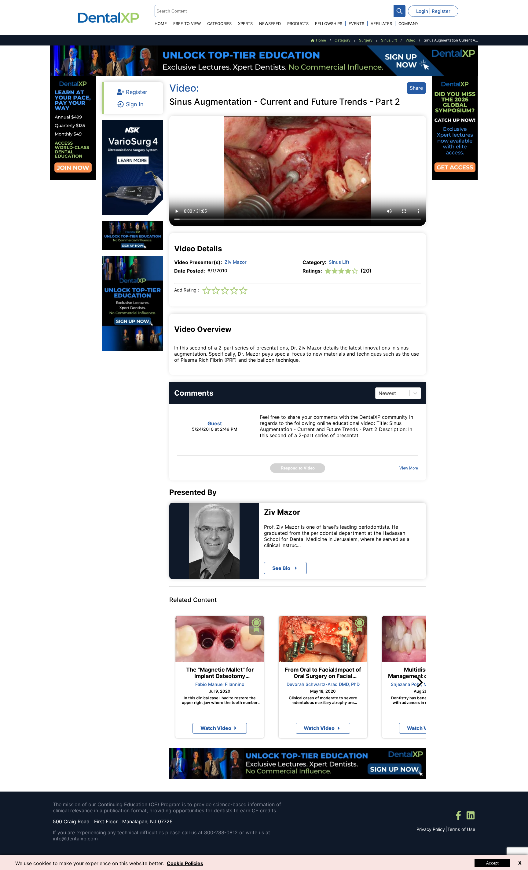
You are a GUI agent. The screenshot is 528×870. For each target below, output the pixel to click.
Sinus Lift (339, 262)
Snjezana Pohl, (406, 684)
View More (408, 468)
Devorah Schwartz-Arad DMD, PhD (323, 684)
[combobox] (379, 393)
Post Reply (324, 559)
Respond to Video (298, 468)
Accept (492, 863)
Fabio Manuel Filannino (219, 684)
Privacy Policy (430, 829)
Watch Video (215, 728)
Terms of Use (461, 829)
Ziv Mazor (236, 262)
